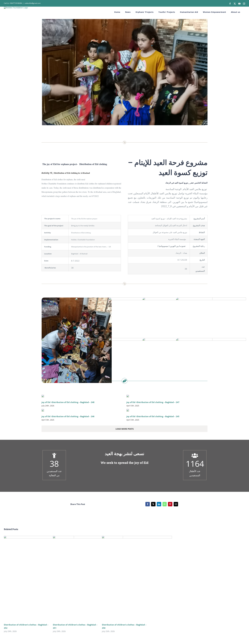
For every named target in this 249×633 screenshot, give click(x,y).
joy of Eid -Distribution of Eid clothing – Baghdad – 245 (152, 416)
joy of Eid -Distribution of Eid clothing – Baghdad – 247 (152, 402)
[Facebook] (147, 504)
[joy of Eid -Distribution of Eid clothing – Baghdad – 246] (43, 410)
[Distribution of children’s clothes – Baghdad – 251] (88, 578)
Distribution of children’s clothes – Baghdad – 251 (84, 579)
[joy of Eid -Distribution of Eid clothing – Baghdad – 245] (127, 410)
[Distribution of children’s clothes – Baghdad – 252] (39, 578)
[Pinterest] (170, 504)
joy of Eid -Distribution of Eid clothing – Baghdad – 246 (68, 416)
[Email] (176, 504)
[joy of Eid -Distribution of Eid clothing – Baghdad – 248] (43, 396)
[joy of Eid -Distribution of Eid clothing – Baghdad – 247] (127, 396)
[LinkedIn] (159, 504)
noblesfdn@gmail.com (33, 3)
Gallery (43, 579)
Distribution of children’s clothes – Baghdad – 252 (35, 579)
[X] (153, 504)
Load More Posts (125, 429)
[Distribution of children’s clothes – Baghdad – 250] (137, 578)
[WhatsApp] (164, 504)
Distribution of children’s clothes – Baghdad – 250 (133, 579)
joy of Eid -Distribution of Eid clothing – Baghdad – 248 (68, 402)
